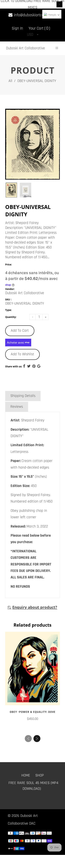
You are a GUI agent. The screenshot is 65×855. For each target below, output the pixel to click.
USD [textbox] (30, 34)
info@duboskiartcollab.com (35, 15)
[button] (36, 738)
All (10, 81)
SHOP (39, 775)
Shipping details (22, 395)
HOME (25, 775)
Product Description (25, 385)
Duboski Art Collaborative (25, 48)
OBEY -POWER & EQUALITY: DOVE (32, 712)
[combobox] (33, 34)
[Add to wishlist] (32, 701)
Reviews (16, 406)
